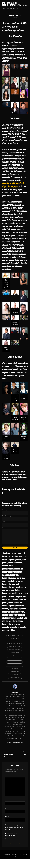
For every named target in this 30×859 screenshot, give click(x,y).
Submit (15, 547)
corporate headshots (14, 649)
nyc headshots (14, 668)
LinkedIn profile (8, 183)
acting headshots (15, 643)
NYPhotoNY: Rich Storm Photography (11, 4)
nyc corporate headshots (14, 662)
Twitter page (12, 186)
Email (6, 516)
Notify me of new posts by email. (16, 839)
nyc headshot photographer (14, 665)
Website (4, 522)
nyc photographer (14, 671)
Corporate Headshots (15, 635)
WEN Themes (20, 856)
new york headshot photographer (14, 655)
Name (6, 510)
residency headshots (15, 677)
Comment (7, 528)
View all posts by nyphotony (15, 742)
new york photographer (14, 659)
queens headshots (14, 674)
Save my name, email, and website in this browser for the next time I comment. (15, 827)
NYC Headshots (15, 638)
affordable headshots (14, 646)
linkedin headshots (14, 652)
